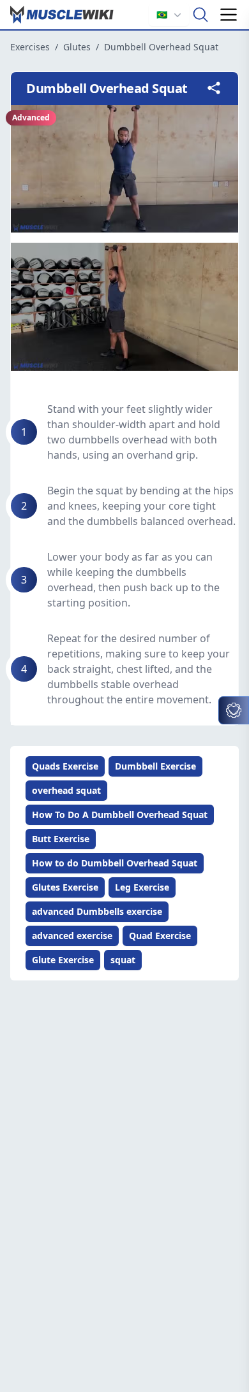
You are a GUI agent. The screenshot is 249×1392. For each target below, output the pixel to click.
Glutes (77, 47)
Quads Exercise (65, 766)
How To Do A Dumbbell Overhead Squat (119, 814)
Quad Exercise (160, 935)
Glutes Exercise (65, 887)
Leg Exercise (142, 887)
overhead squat (66, 790)
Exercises (30, 47)
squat (122, 960)
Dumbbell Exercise (155, 766)
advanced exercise (72, 935)
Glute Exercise (63, 960)
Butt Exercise (60, 839)
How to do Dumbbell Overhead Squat (114, 863)
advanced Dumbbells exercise (97, 911)
